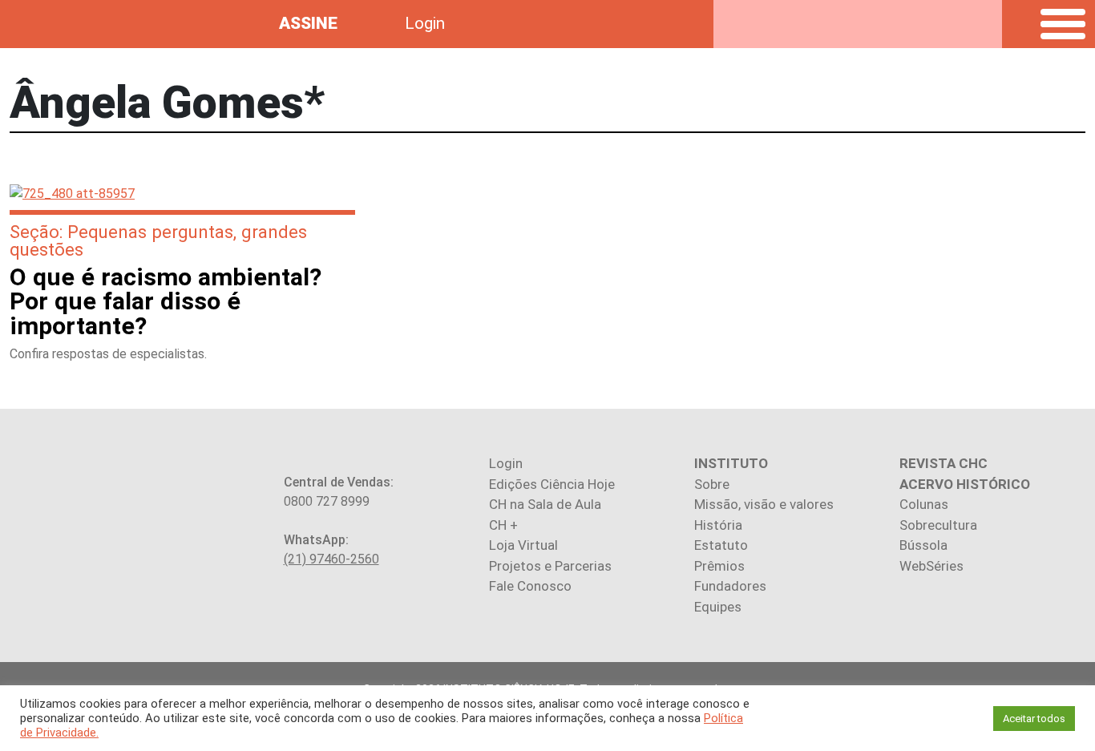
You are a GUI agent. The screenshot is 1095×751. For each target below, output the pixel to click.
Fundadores (730, 586)
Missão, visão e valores (764, 504)
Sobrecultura (938, 525)
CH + (503, 525)
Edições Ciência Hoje (552, 484)
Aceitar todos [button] (1034, 719)
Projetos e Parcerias (550, 566)
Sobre (711, 484)
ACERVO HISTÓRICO (964, 484)
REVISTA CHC (943, 463)
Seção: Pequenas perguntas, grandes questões (158, 240)
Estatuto (721, 545)
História (718, 525)
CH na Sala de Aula (545, 504)
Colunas (923, 504)
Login (425, 23)
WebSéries (931, 566)
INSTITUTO (731, 463)
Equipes (717, 607)
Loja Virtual (523, 545)
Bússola (923, 545)
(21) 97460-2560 (331, 559)
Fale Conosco (530, 586)
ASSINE (308, 23)
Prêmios (719, 566)
